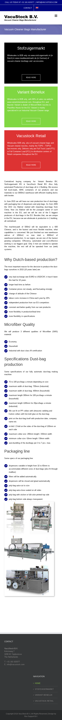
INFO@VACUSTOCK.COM (46, 2)
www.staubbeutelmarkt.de (25, 58)
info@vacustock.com (16, 664)
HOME (38, 683)
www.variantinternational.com (19, 102)
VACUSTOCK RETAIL (44, 701)
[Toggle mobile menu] (56, 15)
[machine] (29, 502)
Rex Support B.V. (31, 716)
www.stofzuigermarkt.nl (40, 55)
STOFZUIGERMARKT (44, 689)
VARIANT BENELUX (43, 695)
